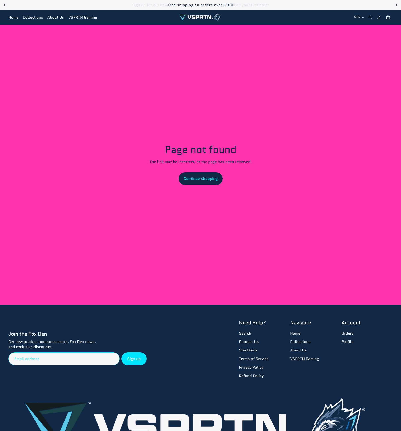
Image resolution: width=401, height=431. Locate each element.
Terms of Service (254, 358)
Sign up (134, 358)
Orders (347, 333)
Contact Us (249, 341)
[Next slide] (396, 5)
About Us (298, 350)
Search (245, 333)
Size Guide (248, 350)
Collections (300, 341)
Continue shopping (201, 178)
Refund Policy (251, 376)
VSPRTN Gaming (304, 358)
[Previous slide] (4, 5)
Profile (347, 341)
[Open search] (370, 17)
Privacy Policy (251, 367)
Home (295, 333)
